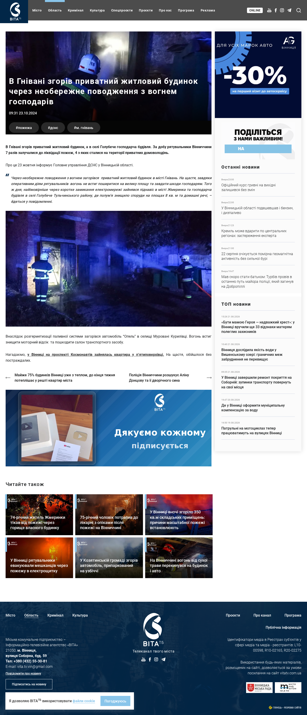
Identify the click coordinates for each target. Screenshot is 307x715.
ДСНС (54, 127)
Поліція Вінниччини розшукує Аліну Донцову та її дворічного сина (159, 377)
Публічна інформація (283, 627)
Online (254, 10)
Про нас (165, 10)
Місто (37, 10)
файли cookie (84, 700)
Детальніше (258, 185)
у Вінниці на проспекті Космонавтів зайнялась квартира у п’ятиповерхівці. (95, 354)
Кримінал (76, 10)
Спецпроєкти (122, 10)
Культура (97, 10)
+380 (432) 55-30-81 (30, 661)
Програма (186, 10)
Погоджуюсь (115, 701)
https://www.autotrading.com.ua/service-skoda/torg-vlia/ (258, 74)
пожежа (25, 127)
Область (55, 10)
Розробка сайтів (292, 707)
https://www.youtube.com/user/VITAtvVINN (108, 428)
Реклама (208, 10)
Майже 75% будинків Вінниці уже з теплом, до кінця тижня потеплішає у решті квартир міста (65, 377)
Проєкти (146, 10)
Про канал (262, 615)
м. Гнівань (84, 127)
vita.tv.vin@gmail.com (35, 666)
